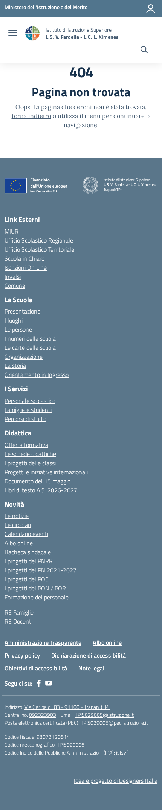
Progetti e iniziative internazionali (46, 471)
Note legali (92, 668)
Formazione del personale (37, 597)
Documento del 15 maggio (37, 481)
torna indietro (31, 116)
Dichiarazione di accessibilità (88, 655)
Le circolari (18, 524)
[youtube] (48, 683)
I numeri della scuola (30, 338)
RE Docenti (18, 621)
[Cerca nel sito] (144, 50)
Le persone (18, 329)
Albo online (19, 542)
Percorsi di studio (25, 418)
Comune (15, 285)
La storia (15, 365)
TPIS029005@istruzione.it (104, 715)
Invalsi (13, 276)
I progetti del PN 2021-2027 (40, 570)
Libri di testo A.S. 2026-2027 (41, 490)
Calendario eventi (26, 533)
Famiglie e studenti (28, 409)
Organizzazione (24, 356)
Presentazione (22, 311)
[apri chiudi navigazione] (12, 33)
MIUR (11, 231)
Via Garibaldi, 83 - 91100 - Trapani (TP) (67, 707)
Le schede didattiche (30, 453)
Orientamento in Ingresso (37, 374)
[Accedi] (150, 9)
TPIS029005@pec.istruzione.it (114, 723)
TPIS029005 (71, 745)
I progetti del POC (27, 579)
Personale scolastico (30, 400)
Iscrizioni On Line (26, 267)
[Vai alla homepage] (32, 33)
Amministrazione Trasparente (43, 642)
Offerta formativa (26, 444)
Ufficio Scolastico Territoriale (39, 249)
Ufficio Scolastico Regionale (39, 240)
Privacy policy (22, 655)
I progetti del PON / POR (35, 588)
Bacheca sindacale (28, 551)
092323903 (42, 715)
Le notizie (17, 515)
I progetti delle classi (30, 462)
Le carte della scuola (30, 347)
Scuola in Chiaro (24, 258)
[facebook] (38, 683)
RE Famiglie (19, 612)
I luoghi (14, 320)
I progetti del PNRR (29, 561)
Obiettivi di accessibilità (36, 668)
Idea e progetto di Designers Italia (115, 780)
